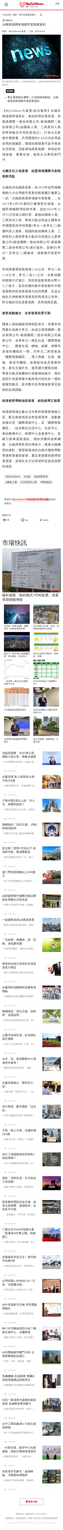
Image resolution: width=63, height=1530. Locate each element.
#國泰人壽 (11, 482)
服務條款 (10, 1518)
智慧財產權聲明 (50, 1518)
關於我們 (30, 1514)
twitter (46, 520)
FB (8, 520)
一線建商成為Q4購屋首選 (18, 919)
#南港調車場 (41, 476)
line (26, 520)
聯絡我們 (20, 1514)
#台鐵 (27, 476)
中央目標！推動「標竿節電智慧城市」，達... (23, 15)
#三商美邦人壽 (29, 482)
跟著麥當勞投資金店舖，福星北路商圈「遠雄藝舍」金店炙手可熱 (19, 1205)
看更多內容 (31, 1501)
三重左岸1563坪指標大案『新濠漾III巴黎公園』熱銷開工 (19, 1233)
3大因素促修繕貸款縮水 (15, 710)
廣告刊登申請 (34, 1518)
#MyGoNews (13, 476)
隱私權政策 (21, 1518)
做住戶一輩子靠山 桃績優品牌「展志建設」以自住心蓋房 (17, 656)
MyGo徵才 (41, 1514)
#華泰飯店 (46, 482)
